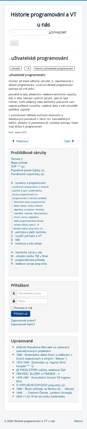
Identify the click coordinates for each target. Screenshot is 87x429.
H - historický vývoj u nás (26, 252)
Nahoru (78, 421)
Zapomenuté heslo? (23, 324)
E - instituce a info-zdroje (26, 243)
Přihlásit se (20, 314)
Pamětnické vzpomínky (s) (27, 174)
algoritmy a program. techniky (29, 209)
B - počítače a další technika (28, 232)
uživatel (15, 68)
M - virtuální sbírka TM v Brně (29, 256)
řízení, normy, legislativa (26, 217)
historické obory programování (29, 201)
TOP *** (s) (17, 166)
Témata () (17, 159)
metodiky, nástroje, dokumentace (31, 213)
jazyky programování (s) (25, 194)
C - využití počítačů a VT (26, 236)
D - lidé (15, 240)
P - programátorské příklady (28, 260)
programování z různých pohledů (29, 198)
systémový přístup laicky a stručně (30, 186)
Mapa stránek (19, 163)
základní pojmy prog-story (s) (27, 228)
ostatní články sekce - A (26, 224)
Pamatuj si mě (23, 308)
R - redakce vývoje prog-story (29, 264)
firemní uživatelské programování (54, 68)
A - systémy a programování (28, 183)
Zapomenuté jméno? (23, 320)
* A (27, 68)
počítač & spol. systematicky (27, 190)
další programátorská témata (29, 220)
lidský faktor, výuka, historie (28, 205)
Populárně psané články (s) (27, 170)
